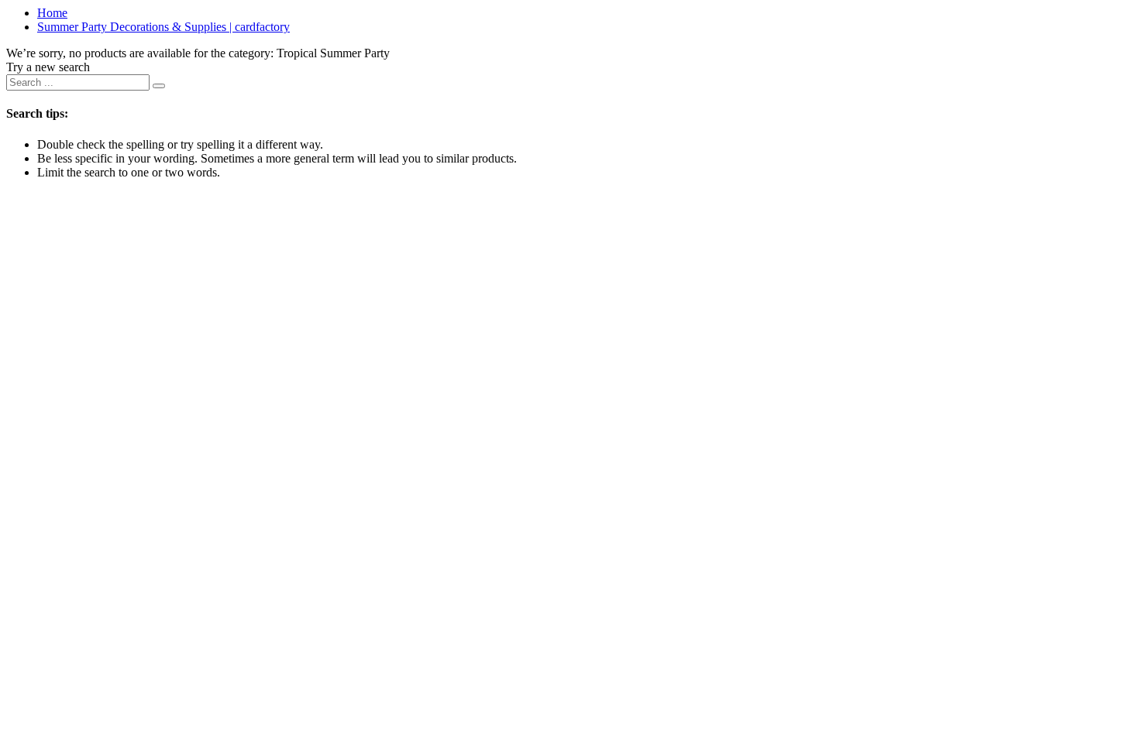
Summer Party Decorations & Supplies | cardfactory (163, 26)
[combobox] (78, 82)
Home (52, 12)
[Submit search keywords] (159, 86)
